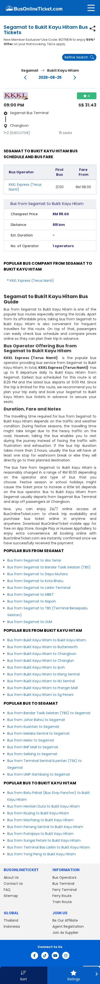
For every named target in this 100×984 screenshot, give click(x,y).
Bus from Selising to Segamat (32, 753)
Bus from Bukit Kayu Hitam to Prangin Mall (42, 687)
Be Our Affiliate (65, 920)
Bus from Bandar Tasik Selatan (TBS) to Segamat (49, 713)
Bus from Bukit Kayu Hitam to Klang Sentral (43, 674)
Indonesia (12, 926)
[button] (23, 975)
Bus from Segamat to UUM (29, 621)
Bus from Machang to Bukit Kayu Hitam (40, 820)
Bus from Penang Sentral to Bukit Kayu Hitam (45, 826)
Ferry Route (62, 895)
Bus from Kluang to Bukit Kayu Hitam (38, 813)
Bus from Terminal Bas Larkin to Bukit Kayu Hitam (48, 847)
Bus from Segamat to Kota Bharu (35, 580)
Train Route (62, 901)
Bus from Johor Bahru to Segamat (36, 719)
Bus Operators (64, 877)
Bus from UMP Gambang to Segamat (38, 774)
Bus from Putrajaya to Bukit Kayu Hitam (40, 833)
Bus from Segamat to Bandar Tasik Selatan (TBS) (49, 567)
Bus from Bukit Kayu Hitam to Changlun (40, 660)
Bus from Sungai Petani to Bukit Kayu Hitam (44, 840)
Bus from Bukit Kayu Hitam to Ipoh (36, 667)
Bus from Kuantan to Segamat (33, 726)
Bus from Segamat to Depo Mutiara (37, 574)
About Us (11, 877)
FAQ (7, 889)
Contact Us (13, 883)
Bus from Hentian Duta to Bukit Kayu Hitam (43, 806)
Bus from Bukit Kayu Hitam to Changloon (41, 653)
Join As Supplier (65, 932)
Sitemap (11, 895)
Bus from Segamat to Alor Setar (34, 560)
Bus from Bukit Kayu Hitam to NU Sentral (41, 681)
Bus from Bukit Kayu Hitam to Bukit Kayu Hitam (46, 640)
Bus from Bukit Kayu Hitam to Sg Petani (40, 694)
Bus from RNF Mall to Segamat (32, 747)
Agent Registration (68, 926)
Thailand (11, 920)
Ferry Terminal (64, 889)
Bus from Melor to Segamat (30, 740)
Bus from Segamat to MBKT (30, 594)
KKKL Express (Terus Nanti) (32, 280)
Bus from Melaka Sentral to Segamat (38, 733)
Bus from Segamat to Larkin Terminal (38, 587)
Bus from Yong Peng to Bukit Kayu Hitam (41, 854)
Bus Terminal (63, 883)
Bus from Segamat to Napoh (31, 601)
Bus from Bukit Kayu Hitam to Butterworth (42, 646)
